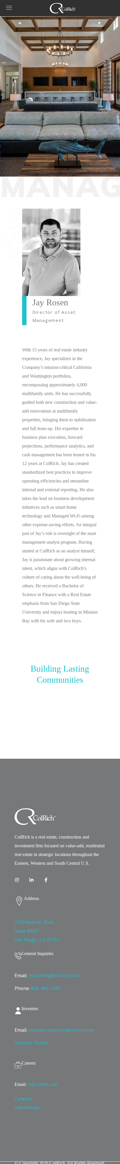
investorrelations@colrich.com (61, 1030)
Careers (23, 1099)
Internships (27, 1107)
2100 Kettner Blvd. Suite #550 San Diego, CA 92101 (37, 931)
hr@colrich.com (42, 1084)
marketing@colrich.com (53, 975)
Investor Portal (31, 1043)
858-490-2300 (46, 988)
